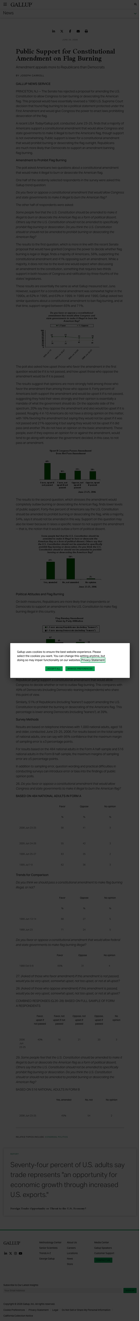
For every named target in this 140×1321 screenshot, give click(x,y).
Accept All (53, 668)
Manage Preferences (80, 668)
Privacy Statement (93, 660)
